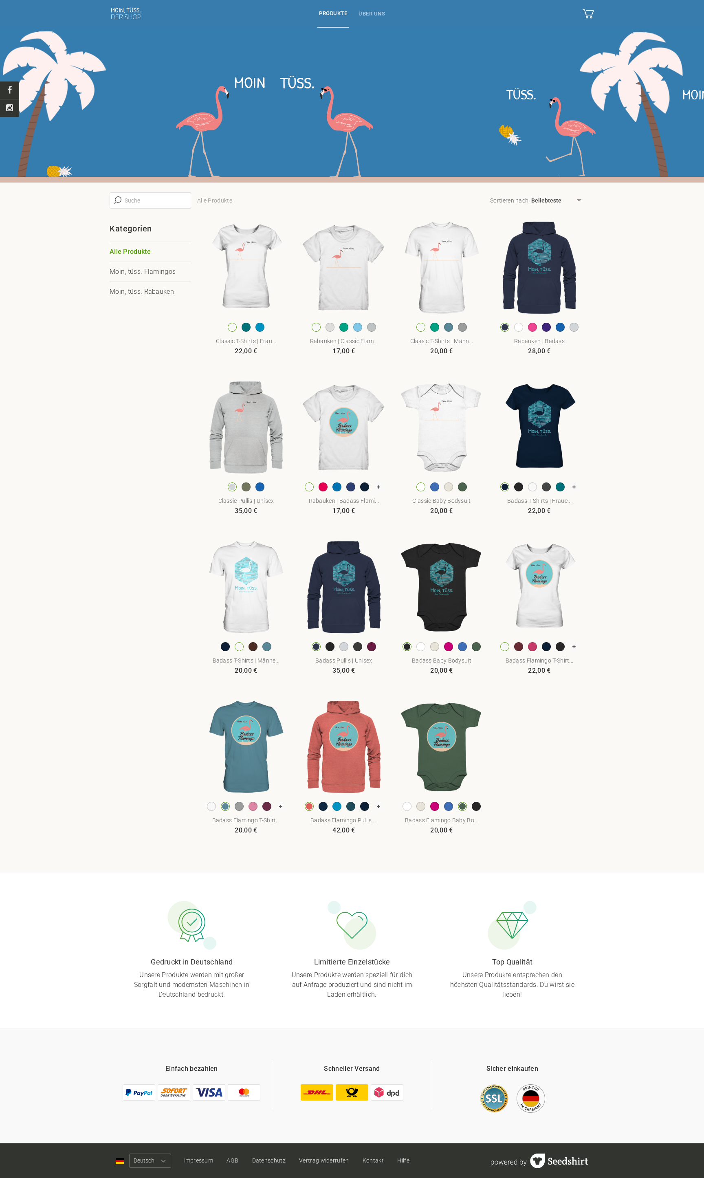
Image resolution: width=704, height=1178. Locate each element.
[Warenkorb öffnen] (588, 14)
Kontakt (373, 1160)
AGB (232, 1160)
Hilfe (403, 1160)
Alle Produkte (130, 251)
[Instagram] (9, 108)
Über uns (372, 14)
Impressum (198, 1160)
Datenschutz (269, 1160)
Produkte (333, 13)
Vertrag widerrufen (324, 1160)
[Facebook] (9, 90)
